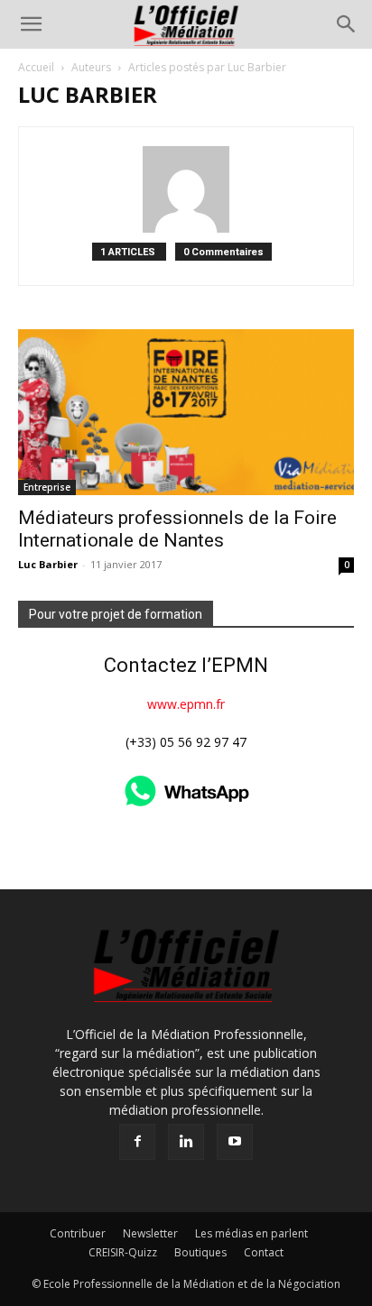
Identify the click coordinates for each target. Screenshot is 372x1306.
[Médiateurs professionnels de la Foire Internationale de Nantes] (186, 412)
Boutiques (200, 1252)
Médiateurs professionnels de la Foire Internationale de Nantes (177, 529)
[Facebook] (137, 1142)
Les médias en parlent (251, 1233)
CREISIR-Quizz (122, 1252)
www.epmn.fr (186, 704)
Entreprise (46, 487)
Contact (264, 1252)
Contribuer (78, 1233)
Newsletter (150, 1233)
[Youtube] (235, 1142)
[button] (31, 24)
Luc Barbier (48, 564)
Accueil (36, 67)
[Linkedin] (186, 1142)
